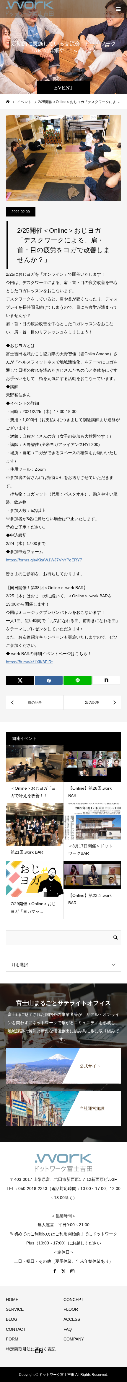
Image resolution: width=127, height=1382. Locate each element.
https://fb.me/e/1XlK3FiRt (29, 661)
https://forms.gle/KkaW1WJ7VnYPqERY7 (44, 560)
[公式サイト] (63, 1048)
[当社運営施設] (63, 1091)
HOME (12, 1299)
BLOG (11, 1319)
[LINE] (78, 680)
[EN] (92, 1351)
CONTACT (16, 1329)
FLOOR (71, 1309)
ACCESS (72, 1319)
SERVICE (15, 1309)
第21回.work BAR (27, 852)
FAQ (68, 1329)
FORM (12, 1339)
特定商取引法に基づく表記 (31, 1349)
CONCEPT (74, 1299)
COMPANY (74, 1339)
